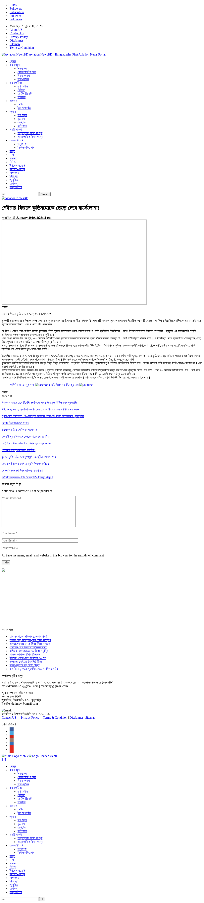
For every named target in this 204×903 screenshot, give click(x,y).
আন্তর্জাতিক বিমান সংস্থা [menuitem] (30, 841)
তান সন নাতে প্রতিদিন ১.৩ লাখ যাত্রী (28, 636)
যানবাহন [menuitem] (22, 802)
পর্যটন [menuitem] (20, 809)
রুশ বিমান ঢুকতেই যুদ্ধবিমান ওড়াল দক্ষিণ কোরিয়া (34, 669)
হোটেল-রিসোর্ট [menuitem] (24, 798)
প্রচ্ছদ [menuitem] (13, 766)
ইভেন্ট (12, 151)
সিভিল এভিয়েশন (26, 147)
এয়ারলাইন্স (15, 65)
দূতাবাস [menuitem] (21, 824)
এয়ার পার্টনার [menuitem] (16, 788)
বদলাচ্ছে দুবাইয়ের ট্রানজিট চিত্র (26, 661)
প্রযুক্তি (14, 180)
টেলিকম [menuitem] (21, 795)
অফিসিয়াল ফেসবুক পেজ (22, 384)
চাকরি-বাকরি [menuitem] (16, 834)
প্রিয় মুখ (14, 176)
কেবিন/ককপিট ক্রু (27, 72)
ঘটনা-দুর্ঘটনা (23, 79)
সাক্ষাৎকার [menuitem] (14, 877)
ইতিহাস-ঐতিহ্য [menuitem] (17, 874)
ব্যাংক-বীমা (23, 86)
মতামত (13, 158)
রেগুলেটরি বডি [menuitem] (16, 845)
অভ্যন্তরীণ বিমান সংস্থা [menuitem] (30, 838)
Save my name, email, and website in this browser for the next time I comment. (55, 555)
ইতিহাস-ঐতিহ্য (17, 169)
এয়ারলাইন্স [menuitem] (15, 770)
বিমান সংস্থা (24, 75)
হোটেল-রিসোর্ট (24, 93)
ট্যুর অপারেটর (24, 108)
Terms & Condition (22, 47)
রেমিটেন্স (22, 122)
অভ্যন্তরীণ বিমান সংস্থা (30, 133)
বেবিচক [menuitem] (13, 888)
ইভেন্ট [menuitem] (12, 856)
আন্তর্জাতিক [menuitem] (16, 892)
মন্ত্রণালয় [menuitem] (22, 849)
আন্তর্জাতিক (16, 187)
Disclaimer (16, 40)
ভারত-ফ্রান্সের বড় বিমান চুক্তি (24, 665)
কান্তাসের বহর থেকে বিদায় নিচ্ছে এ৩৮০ (30, 643)
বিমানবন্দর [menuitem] (22, 773)
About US (16, 29)
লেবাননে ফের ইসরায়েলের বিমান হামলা (28, 647)
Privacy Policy (19, 37)
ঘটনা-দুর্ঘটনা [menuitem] (23, 784)
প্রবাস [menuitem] (13, 816)
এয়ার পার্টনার (16, 82)
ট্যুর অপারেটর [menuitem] (24, 813)
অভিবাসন (22, 126)
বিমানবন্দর (22, 68)
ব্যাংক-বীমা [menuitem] (23, 791)
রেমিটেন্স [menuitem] (22, 827)
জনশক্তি (22, 115)
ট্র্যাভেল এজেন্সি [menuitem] (17, 870)
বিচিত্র (13, 162)
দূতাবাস (21, 118)
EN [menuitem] (12, 859)
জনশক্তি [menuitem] (22, 820)
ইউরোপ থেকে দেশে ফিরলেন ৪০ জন (28, 658)
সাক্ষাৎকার (14, 172)
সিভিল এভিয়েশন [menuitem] (26, 852)
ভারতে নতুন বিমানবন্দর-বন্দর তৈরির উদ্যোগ (30, 640)
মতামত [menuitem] (13, 863)
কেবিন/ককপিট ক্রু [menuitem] (27, 777)
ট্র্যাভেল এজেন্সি (17, 165)
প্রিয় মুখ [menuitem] (14, 881)
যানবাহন (22, 97)
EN (12, 154)
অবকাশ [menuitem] (13, 806)
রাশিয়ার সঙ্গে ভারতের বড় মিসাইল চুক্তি (29, 651)
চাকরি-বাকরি (16, 129)
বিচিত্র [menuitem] (13, 867)
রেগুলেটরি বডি (16, 140)
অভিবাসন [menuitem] (22, 831)
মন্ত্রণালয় (22, 144)
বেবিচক (13, 183)
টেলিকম (21, 90)
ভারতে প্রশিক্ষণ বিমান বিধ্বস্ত (25, 654)
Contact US (17, 33)
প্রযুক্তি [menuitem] (14, 885)
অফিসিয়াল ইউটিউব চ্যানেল (64, 384)
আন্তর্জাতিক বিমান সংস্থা (30, 136)
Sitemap (15, 44)
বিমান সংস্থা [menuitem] (24, 780)
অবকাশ (13, 100)
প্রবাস (13, 111)
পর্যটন (20, 104)
